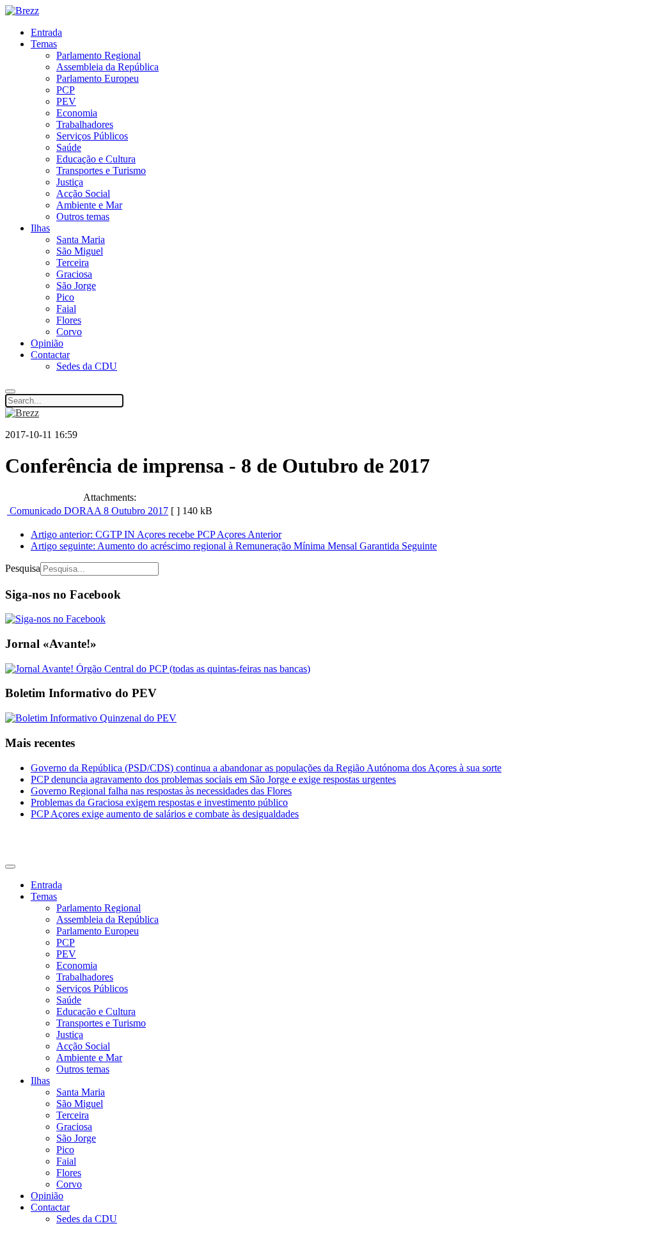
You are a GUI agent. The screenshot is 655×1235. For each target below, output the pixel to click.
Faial (66, 308)
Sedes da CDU (86, 366)
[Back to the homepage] (22, 10)
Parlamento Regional (98, 55)
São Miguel (79, 251)
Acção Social (83, 193)
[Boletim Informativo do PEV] (91, 717)
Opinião (47, 343)
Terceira (72, 262)
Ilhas (40, 228)
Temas (44, 43)
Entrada (46, 32)
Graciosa (74, 274)
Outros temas (82, 216)
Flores (68, 320)
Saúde (68, 147)
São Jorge (76, 285)
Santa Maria (80, 239)
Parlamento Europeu (97, 78)
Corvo (69, 331)
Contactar (50, 354)
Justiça (69, 182)
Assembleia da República (107, 66)
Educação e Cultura (96, 158)
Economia (76, 112)
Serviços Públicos (92, 135)
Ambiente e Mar (89, 205)
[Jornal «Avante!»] (157, 668)
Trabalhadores (84, 124)
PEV (66, 101)
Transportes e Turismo (101, 170)
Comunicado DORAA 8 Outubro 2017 (87, 510)
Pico (65, 297)
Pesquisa (22, 568)
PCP (65, 89)
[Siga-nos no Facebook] (55, 618)
